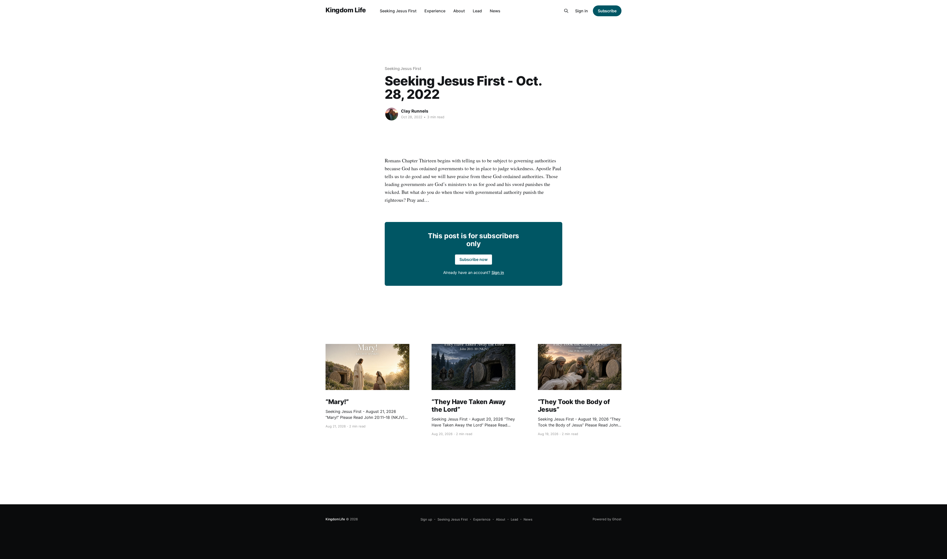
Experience (434, 10)
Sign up (426, 519)
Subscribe (607, 10)
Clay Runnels (414, 111)
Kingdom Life (346, 10)
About (459, 10)
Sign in (581, 10)
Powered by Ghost (607, 519)
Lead (477, 10)
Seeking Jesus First (398, 10)
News (495, 10)
